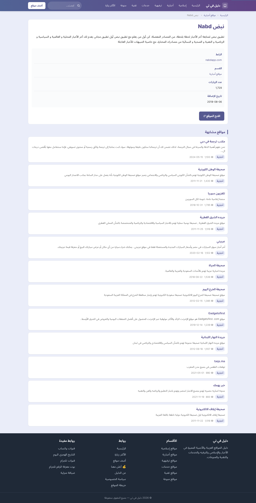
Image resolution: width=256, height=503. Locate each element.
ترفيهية (158, 5)
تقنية (134, 5)
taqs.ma (219, 361)
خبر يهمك (219, 385)
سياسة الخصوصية (115, 479)
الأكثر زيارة (110, 5)
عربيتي (221, 241)
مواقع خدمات (169, 466)
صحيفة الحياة (217, 265)
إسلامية (183, 5)
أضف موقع (37, 5)
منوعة (123, 5)
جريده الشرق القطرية (212, 217)
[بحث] (78, 5)
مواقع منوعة (170, 479)
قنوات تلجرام (67, 460)
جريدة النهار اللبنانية (213, 337)
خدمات (145, 5)
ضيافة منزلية (68, 472)
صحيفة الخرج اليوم (214, 289)
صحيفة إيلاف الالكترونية (210, 409)
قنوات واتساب (66, 448)
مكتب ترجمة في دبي (212, 141)
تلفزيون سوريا (216, 193)
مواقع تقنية (170, 472)
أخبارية (170, 5)
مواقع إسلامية (169, 448)
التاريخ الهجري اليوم (64, 454)
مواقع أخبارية (210, 15)
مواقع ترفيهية (169, 460)
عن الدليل (120, 472)
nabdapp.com (213, 59)
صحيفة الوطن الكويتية (211, 169)
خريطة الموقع (118, 485)
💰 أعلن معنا (118, 466)
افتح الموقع (213, 116)
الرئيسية (196, 5)
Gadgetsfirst (216, 313)
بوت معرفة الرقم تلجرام (62, 466)
